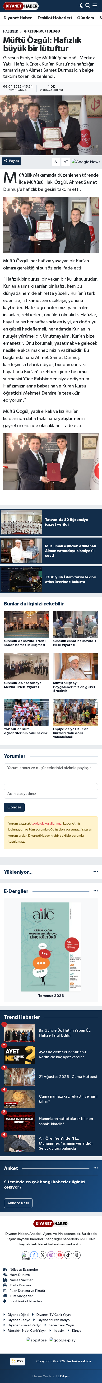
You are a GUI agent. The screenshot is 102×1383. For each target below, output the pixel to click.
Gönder (14, 807)
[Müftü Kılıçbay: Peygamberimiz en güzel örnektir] (75, 667)
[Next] (25, 1255)
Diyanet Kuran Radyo (54, 1320)
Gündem (85, 18)
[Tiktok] (68, 1255)
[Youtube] (60, 1255)
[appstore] (37, 1341)
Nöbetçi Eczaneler (24, 1269)
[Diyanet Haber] (21, 6)
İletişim (59, 1330)
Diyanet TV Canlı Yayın (54, 1315)
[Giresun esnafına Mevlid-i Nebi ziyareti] (75, 625)
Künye (77, 1330)
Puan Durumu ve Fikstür (27, 1291)
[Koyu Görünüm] (81, 6)
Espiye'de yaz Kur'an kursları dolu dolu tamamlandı (70, 733)
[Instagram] (51, 1255)
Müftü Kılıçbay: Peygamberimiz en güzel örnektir (74, 687)
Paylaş (14, 161)
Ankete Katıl (18, 1203)
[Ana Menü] (95, 6)
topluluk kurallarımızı (47, 823)
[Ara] (87, 6)
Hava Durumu (20, 1275)
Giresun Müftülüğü (42, 31)
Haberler (10, 31)
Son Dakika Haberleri (26, 1301)
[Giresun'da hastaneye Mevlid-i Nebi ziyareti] (26, 667)
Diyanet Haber (18, 18)
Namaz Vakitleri (21, 1280)
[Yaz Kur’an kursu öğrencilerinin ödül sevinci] (26, 713)
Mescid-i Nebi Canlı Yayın (27, 1330)
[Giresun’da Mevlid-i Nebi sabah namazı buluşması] (26, 625)
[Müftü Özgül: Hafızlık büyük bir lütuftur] (51, 125)
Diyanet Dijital (18, 1315)
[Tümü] (95, 872)
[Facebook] (34, 1255)
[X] (42, 1255)
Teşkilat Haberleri (54, 18)
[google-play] (63, 1341)
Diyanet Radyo (19, 1320)
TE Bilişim (63, 1376)
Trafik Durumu (20, 1285)
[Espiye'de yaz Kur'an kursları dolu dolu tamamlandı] (75, 713)
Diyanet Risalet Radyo (25, 1325)
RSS (19, 1361)
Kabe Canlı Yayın (61, 1325)
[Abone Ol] (86, 162)
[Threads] (77, 1255)
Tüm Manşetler (21, 1296)
